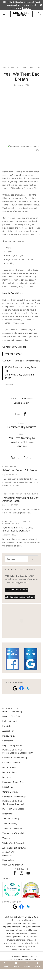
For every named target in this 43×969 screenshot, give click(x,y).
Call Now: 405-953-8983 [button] (16, 589)
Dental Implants (10, 521)
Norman (18, 936)
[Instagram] (21, 873)
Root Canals (7, 814)
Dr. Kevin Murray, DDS (26, 917)
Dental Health (10, 67)
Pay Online (7, 726)
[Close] (41, 5)
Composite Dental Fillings (14, 796)
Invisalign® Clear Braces (13, 809)
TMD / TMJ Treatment (12, 828)
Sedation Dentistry (10, 818)
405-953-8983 (13, 353)
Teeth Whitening (9, 823)
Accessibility (8, 731)
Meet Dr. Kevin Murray (12, 711)
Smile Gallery (8, 860)
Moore (25, 936)
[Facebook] (25, 414)
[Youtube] (28, 873)
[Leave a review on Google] (15, 688)
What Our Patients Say (12, 865)
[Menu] (3, 14)
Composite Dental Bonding (14, 757)
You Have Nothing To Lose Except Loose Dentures (17, 529)
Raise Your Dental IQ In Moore (20, 470)
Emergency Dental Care (13, 782)
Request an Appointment (13, 745)
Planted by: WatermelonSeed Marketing (21, 959)
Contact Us (7, 740)
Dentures (25, 521)
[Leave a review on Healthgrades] (28, 688)
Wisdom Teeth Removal (13, 843)
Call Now (27, 8)
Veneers (6, 838)
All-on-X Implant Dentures (14, 848)
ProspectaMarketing (29, 957)
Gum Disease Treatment (13, 804)
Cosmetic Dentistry (12, 494)
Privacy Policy (8, 736)
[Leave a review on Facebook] (21, 688)
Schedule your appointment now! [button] (20, 597)
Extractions (7, 787)
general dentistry (19, 926)
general (20, 333)
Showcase (7, 855)
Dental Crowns (9, 767)
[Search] (33, 559)
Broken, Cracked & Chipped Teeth (17, 753)
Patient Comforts (10, 721)
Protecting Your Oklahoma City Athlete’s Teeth (20, 499)
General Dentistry (30, 67)
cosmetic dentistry (21, 923)
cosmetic (33, 333)
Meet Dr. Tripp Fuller (11, 716)
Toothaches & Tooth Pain (13, 833)
